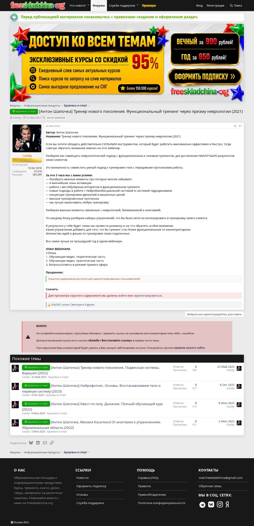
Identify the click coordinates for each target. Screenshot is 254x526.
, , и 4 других (72, 304)
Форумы (99, 5)
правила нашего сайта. (189, 348)
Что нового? (77, 5)
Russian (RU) (21, 522)
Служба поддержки (122, 5)
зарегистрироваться (148, 295)
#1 (240, 126)
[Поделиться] (235, 126)
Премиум (149, 5)
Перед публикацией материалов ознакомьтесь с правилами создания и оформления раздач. (109, 16)
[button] (88, 5)
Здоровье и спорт (58, 377)
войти (123, 295)
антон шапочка (56, 117)
